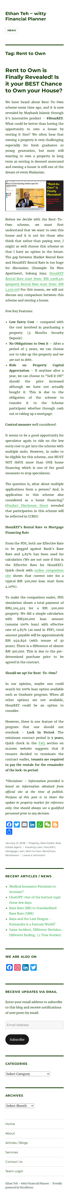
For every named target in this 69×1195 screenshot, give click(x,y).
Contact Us (14, 1162)
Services (11, 1152)
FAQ (42, 743)
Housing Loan (34, 847)
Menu (11, 30)
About (10, 1133)
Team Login (14, 1171)
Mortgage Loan (15, 851)
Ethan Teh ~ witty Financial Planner (25, 16)
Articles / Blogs (16, 1143)
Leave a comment (34, 855)
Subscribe (17, 1039)
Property (34, 843)
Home (10, 1124)
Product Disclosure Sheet (27, 505)
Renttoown (12, 855)
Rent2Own (49, 851)
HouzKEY (49, 847)
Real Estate (47, 843)
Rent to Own (33, 851)
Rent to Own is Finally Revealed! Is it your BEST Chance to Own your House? (33, 80)
